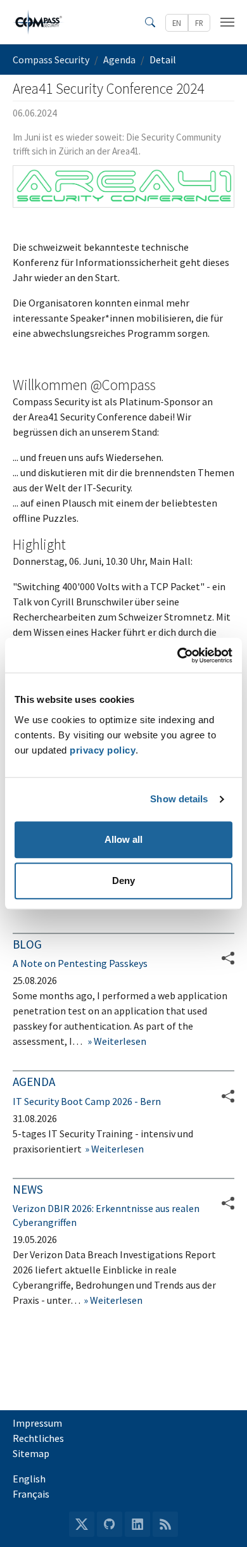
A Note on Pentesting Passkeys (80, 963)
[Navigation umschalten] (227, 22)
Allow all (123, 839)
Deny (123, 880)
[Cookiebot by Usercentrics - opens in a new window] (177, 655)
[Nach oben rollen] (219, 1519)
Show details (179, 798)
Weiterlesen (119, 1041)
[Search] (150, 22)
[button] (228, 1096)
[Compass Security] (39, 22)
